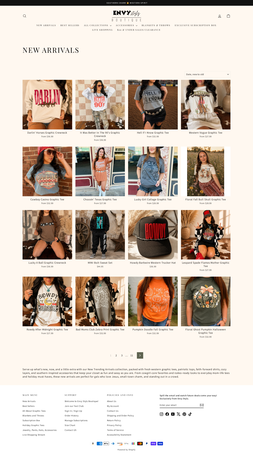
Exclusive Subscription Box (196, 25)
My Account (113, 406)
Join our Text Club (74, 406)
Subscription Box (31, 420)
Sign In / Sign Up (73, 410)
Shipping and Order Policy (120, 415)
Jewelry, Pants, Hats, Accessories (40, 430)
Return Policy (114, 420)
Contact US (70, 430)
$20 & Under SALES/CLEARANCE (139, 29)
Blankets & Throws (156, 25)
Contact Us (112, 410)
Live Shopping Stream (34, 434)
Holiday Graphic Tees (33, 425)
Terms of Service (115, 430)
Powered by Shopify (126, 449)
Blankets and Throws (33, 415)
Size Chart (70, 425)
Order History (72, 415)
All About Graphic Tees (34, 410)
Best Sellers (70, 25)
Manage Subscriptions (76, 420)
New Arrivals (46, 25)
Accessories (125, 25)
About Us (111, 401)
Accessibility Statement (119, 434)
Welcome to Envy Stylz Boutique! (82, 401)
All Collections (96, 25)
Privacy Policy (114, 425)
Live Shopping (102, 29)
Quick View (47, 126)
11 (131, 355)
